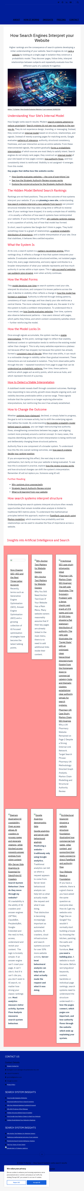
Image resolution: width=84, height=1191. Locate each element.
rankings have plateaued (28, 415)
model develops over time (24, 285)
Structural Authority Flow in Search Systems (20, 1102)
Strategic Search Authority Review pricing (31, 488)
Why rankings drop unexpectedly (27, 484)
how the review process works (60, 465)
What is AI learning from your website (30, 492)
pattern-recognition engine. (50, 250)
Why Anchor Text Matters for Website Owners (21, 1133)
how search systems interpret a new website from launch (35, 204)
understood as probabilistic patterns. (25, 368)
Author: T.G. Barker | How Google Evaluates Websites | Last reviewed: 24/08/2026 (34, 109)
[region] (26, 1176)
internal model (32, 133)
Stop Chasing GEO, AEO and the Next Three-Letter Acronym (16, 577)
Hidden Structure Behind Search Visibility (19, 1113)
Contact (74, 19)
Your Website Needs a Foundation (66, 875)
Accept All (36, 1182)
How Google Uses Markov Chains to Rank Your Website (23, 1116)
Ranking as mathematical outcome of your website (22, 1137)
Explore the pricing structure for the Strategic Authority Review (42, 184)
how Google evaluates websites (38, 311)
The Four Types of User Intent (16, 1144)
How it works (31, 19)
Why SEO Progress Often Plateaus (17, 1109)
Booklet (52, 1168)
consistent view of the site (29, 353)
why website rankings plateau (61, 218)
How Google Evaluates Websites (17, 1098)
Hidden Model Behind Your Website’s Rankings (21, 1120)
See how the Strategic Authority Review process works (37, 180)
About (16, 19)
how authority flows (54, 158)
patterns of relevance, (27, 140)
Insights (48, 19)
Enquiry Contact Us (13, 1066)
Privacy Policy (11, 1084)
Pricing (61, 19)
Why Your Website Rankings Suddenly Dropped (21, 1105)
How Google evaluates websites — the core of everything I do (40, 176)
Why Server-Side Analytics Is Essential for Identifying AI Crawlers (16, 871)
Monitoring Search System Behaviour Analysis (21, 1141)
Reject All (16, 1182)
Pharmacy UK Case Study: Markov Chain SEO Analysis (65, 715)
